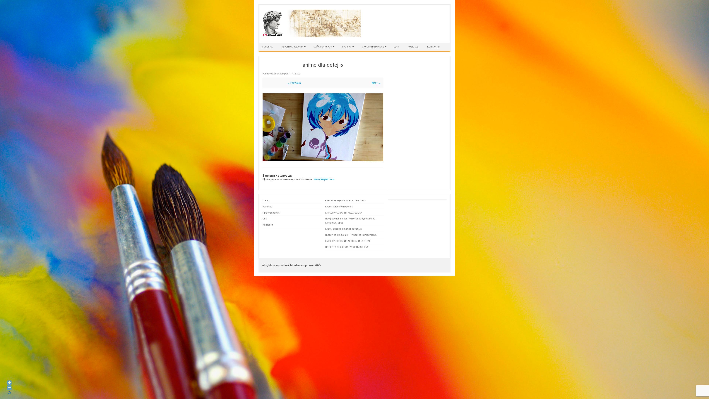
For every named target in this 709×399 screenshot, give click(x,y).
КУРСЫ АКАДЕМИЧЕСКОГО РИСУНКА (345, 200)
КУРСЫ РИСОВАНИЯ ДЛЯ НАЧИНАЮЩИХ (348, 241)
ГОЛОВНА (267, 46)
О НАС (266, 200)
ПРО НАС (347, 46)
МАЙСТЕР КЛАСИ (323, 46)
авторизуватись (324, 179)
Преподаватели (271, 212)
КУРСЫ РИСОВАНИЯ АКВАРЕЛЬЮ (343, 212)
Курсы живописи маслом (339, 206)
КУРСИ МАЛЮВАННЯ (292, 46)
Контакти (433, 46)
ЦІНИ (396, 46)
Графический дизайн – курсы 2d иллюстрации (351, 234)
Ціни (265, 218)
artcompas (282, 73)
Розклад (413, 46)
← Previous (294, 82)
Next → (376, 82)
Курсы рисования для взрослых (343, 228)
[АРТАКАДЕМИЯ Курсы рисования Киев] (311, 36)
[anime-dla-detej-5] (323, 127)
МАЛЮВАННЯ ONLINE (373, 46)
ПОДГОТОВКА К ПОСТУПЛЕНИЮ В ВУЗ (347, 247)
